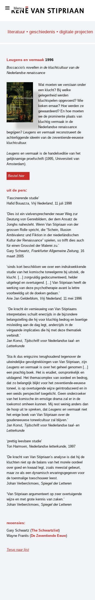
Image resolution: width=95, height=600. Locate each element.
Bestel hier (16, 176)
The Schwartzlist (45, 530)
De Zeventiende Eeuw (48, 536)
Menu (18, 8)
